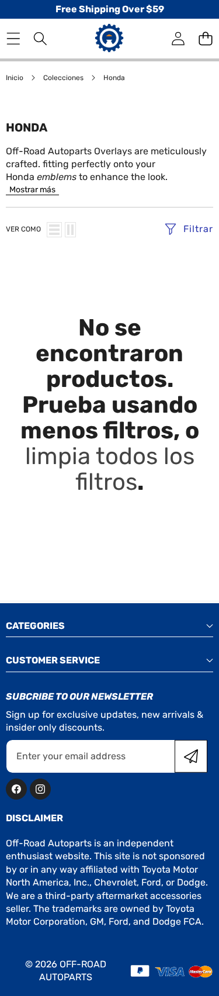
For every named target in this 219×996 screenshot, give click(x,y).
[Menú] (13, 39)
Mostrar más (32, 190)
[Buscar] (40, 39)
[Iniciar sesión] (178, 39)
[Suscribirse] (191, 756)
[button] (205, 39)
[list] (54, 229)
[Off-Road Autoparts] (109, 38)
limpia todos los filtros (109, 469)
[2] (70, 229)
